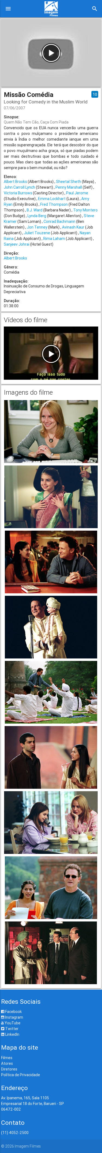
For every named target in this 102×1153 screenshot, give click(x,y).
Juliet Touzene (37, 232)
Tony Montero (85, 210)
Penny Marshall (68, 187)
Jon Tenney (37, 227)
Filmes (6, 1057)
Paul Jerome (77, 193)
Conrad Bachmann (59, 221)
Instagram (13, 1017)
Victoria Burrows (18, 193)
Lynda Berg (36, 215)
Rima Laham (54, 238)
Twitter (11, 1028)
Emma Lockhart (52, 198)
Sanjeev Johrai (16, 244)
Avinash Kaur (73, 227)
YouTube (12, 1023)
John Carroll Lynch (19, 187)
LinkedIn (11, 1034)
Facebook (13, 1011)
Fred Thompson (54, 204)
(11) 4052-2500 (15, 1132)
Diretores (9, 1069)
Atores (7, 1063)
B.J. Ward (34, 210)
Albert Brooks (15, 181)
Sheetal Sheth (68, 181)
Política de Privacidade (20, 1074)
